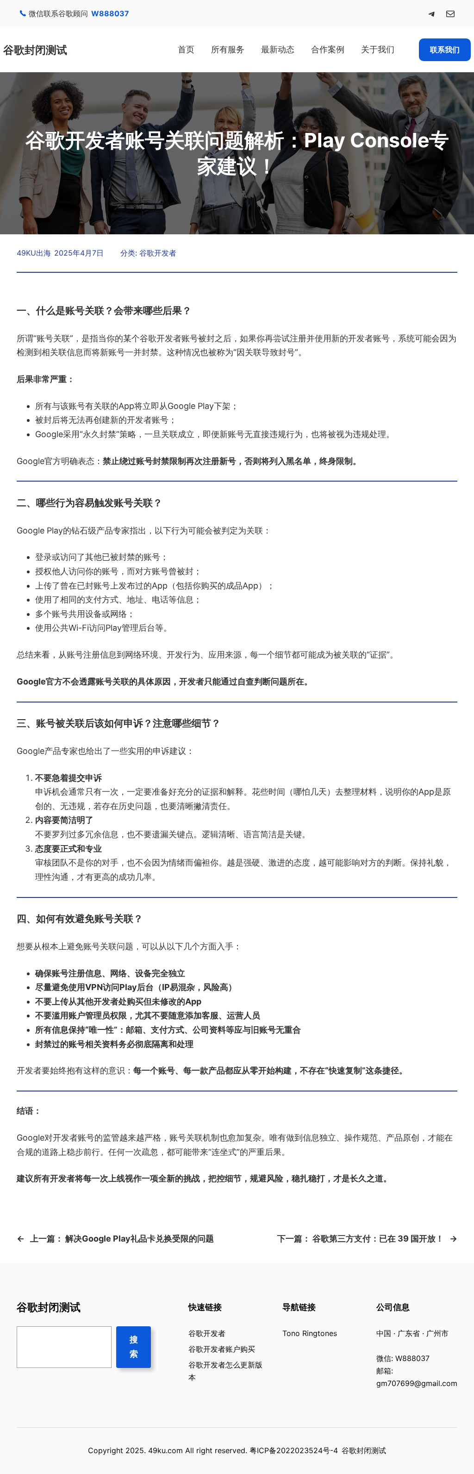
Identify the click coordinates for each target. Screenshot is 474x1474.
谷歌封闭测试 (35, 50)
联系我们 (445, 49)
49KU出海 (34, 252)
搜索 (134, 1347)
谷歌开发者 (157, 252)
